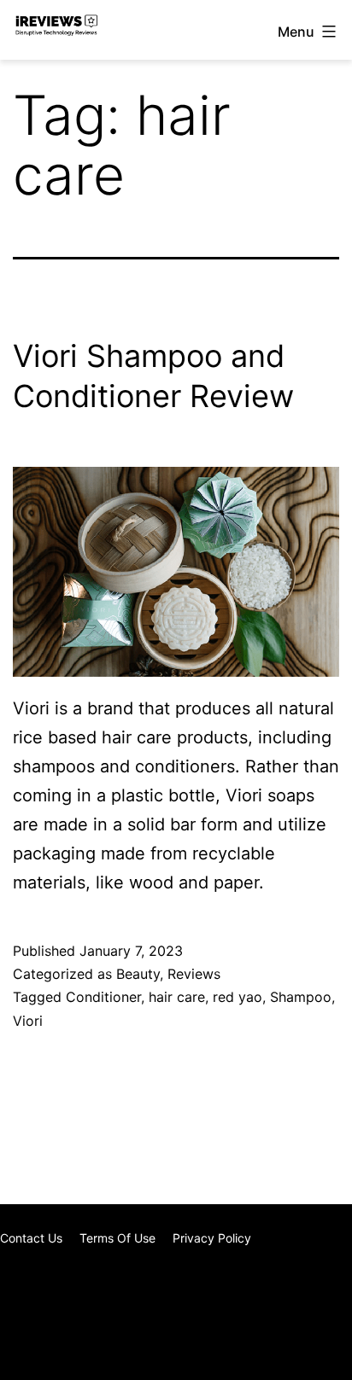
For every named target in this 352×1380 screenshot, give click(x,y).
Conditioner (103, 996)
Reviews (193, 973)
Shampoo (300, 996)
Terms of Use (117, 1238)
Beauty (138, 973)
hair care (177, 996)
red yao (237, 996)
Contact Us (31, 1238)
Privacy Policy (212, 1238)
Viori (28, 1020)
